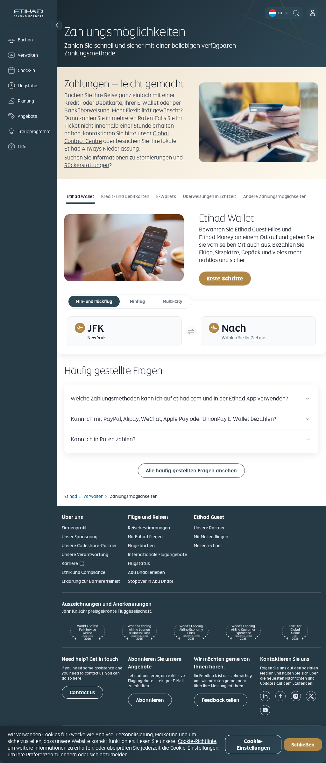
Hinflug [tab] (137, 301)
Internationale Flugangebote (157, 554)
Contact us (82, 692)
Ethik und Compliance (83, 572)
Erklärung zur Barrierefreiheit (91, 581)
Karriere (70, 563)
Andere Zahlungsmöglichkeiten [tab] (275, 196)
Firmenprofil (74, 528)
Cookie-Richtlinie (197, 741)
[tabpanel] (191, 248)
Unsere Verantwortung (85, 554)
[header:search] (296, 12)
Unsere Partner (209, 528)
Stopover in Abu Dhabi (150, 581)
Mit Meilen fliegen (211, 537)
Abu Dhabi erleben (146, 572)
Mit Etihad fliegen (145, 537)
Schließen (303, 744)
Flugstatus (139, 563)
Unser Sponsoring (79, 537)
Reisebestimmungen (149, 528)
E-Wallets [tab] (166, 196)
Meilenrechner (208, 545)
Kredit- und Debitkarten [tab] (125, 196)
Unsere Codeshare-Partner (89, 545)
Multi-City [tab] (172, 301)
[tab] (124, 331)
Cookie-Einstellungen (253, 744)
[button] (57, 25)
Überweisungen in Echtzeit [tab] (209, 196)
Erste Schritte (225, 278)
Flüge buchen (141, 545)
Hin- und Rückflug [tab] (94, 301)
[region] (163, 744)
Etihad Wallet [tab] (80, 196)
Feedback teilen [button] (220, 700)
